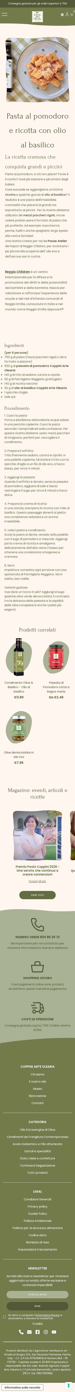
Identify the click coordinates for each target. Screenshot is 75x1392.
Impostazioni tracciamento (37, 1249)
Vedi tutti (37, 895)
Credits (37, 1324)
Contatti (37, 1103)
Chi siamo (37, 1074)
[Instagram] (46, 1332)
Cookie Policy (37, 1214)
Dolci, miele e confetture (37, 1158)
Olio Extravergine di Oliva (37, 1130)
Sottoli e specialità (37, 1151)
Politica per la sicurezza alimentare (38, 1228)
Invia (37, 1306)
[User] (67, 15)
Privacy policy (38, 1206)
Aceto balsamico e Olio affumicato (37, 1144)
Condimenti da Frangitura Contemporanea (37, 1137)
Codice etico (38, 1235)
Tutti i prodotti (37, 1173)
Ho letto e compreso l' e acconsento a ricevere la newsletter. (35, 1317)
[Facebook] (37, 1332)
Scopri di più (37, 881)
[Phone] (21, 1332)
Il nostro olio (37, 1081)
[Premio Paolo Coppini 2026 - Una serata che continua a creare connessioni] (37, 835)
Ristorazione (37, 1096)
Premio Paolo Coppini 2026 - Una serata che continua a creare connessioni (37, 871)
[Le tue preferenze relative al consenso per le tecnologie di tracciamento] (68, 1385)
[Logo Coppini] (37, 16)
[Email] (29, 1332)
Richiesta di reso (37, 1242)
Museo (37, 1089)
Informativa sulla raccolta (22, 1387)
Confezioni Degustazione (37, 1165)
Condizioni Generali (37, 1199)
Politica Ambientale (38, 1221)
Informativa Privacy (48, 1315)
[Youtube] (54, 1332)
